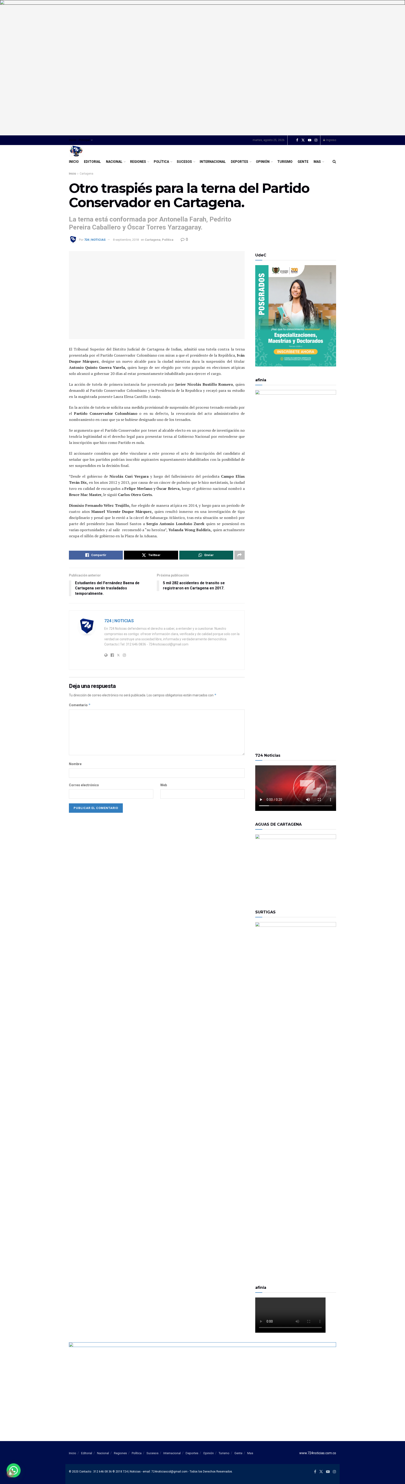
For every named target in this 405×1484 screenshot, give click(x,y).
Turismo (284, 162)
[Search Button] (334, 161)
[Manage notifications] (10, 1473)
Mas (317, 162)
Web (163, 785)
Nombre (75, 764)
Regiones (138, 162)
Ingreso (331, 140)
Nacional (114, 162)
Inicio (72, 140)
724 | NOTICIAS (94, 239)
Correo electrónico (84, 785)
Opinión (263, 162)
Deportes (239, 162)
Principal (84, 140)
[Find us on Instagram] (316, 140)
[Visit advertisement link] (202, 67)
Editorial (92, 162)
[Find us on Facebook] (297, 140)
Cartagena (86, 173)
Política (161, 162)
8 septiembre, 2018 (126, 239)
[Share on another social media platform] (239, 555)
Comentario (80, 705)
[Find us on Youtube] (309, 140)
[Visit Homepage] (76, 151)
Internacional (213, 162)
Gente (303, 162)
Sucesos (184, 162)
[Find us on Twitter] (303, 140)
